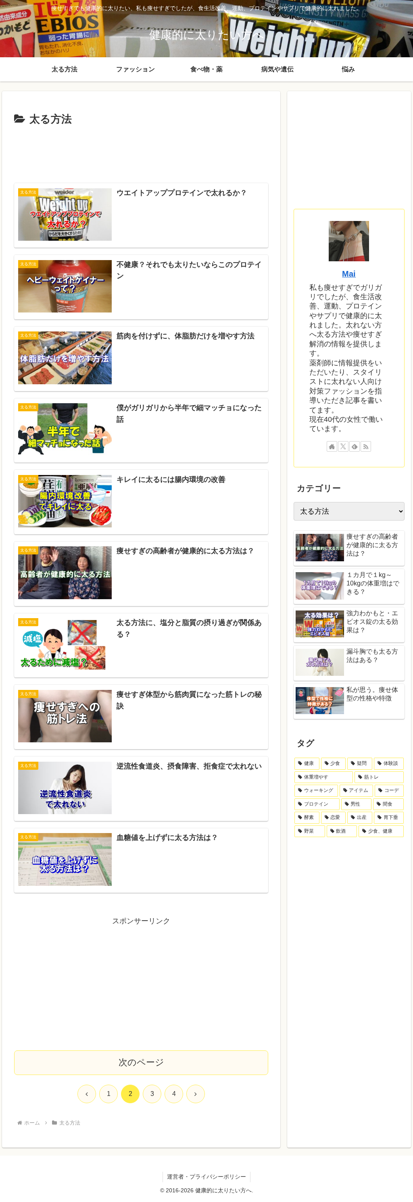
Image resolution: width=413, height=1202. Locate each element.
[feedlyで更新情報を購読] (354, 446)
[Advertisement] (141, 153)
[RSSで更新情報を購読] (366, 446)
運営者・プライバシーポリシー (206, 1176)
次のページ (141, 1062)
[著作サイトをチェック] (332, 446)
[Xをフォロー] (343, 446)
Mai (349, 273)
